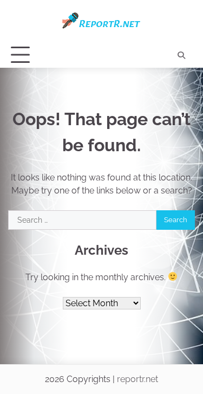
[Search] (181, 55)
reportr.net (137, 379)
